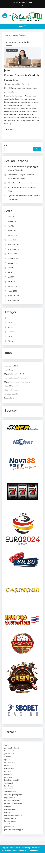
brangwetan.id (9, 768)
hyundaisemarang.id (11, 780)
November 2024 (13, 249)
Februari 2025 (12, 235)
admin (27, 84)
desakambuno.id (10, 818)
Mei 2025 (11, 226)
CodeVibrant (33, 851)
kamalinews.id (9, 786)
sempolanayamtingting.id (13, 795)
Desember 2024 (13, 244)
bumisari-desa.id (10, 821)
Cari (5, 145)
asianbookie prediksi (11, 394)
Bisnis (7, 70)
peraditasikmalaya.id (11, 748)
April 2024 (11, 277)
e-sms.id (7, 757)
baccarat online (9, 398)
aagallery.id (8, 777)
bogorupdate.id (9, 798)
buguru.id (7, 771)
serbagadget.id (9, 763)
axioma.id (7, 806)
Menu (21, 26)
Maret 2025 (12, 230)
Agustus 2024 (12, 263)
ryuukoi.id (7, 765)
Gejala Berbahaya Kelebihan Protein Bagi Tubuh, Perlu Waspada (24, 197)
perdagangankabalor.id (12, 801)
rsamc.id (7, 812)
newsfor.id (8, 774)
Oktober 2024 (12, 254)
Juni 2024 (11, 268)
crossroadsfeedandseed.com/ (15, 378)
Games (10, 327)
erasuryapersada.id (11, 809)
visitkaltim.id (8, 824)
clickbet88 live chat (11, 386)
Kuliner (10, 336)
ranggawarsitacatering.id (13, 815)
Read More (9, 129)
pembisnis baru (10, 92)
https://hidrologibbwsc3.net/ (14, 374)
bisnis (19, 88)
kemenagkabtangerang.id (13, 803)
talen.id (6, 745)
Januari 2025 (12, 240)
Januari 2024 (12, 291)
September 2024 (13, 258)
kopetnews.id (9, 751)
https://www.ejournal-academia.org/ (17, 382)
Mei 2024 (11, 272)
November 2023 (13, 300)
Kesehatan (11, 332)
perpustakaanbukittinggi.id (13, 830)
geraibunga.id (9, 754)
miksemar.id (8, 789)
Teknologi (11, 341)
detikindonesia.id (10, 792)
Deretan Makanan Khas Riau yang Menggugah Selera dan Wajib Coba (23, 168)
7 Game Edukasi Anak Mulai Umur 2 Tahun (22, 183)
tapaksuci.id (8, 783)
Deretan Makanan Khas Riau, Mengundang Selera (22, 189)
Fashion (10, 322)
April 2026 (11, 217)
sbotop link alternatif (11, 390)
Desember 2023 (13, 296)
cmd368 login (9, 370)
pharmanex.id (9, 827)
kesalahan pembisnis (29, 88)
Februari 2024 (12, 286)
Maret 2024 (12, 282)
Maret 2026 (12, 221)
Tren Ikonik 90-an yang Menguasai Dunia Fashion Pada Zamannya (21, 176)
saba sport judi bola (11, 366)
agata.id (7, 760)
